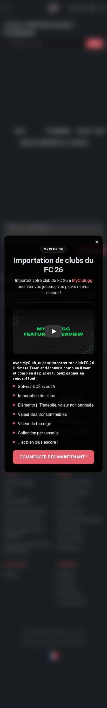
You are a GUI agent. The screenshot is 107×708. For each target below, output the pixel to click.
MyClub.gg (82, 280)
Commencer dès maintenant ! (53, 457)
